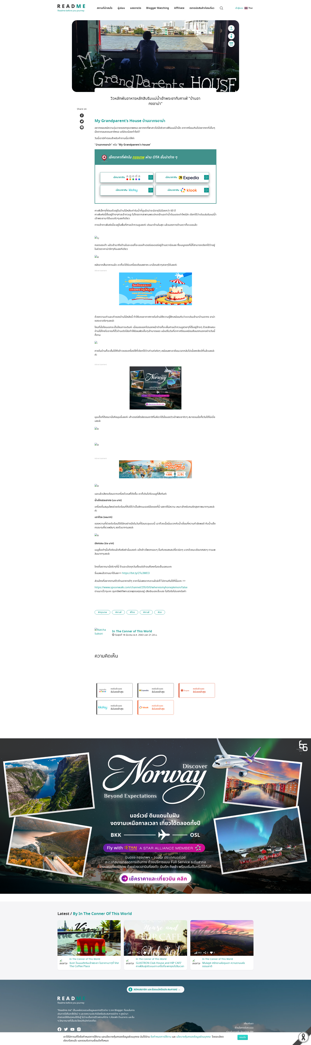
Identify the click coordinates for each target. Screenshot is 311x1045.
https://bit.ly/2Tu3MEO (136, 573)
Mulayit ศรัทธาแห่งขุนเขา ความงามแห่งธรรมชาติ (223, 964)
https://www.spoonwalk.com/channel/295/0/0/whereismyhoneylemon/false (141, 587)
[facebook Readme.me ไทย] (59, 1029)
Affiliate (179, 8)
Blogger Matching (157, 8)
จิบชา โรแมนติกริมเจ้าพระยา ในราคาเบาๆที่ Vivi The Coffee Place (94, 964)
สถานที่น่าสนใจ (104, 8)
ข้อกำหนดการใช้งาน (160, 1037)
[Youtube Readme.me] (72, 1029)
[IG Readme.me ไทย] (79, 1029)
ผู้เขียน (121, 8)
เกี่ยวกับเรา (248, 1023)
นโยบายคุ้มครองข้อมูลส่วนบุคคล (193, 1037)
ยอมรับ (242, 1037)
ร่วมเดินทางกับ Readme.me (239, 1032)
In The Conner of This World (84, 959)
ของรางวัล (135, 8)
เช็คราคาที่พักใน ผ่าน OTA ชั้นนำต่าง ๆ (143, 157)
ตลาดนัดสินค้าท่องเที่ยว (202, 8)
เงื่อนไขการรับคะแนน (244, 1027)
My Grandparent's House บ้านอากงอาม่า (130, 121)
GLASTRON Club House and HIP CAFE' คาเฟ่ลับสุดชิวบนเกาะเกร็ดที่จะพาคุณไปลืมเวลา (160, 964)
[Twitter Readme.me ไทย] (66, 1029)
